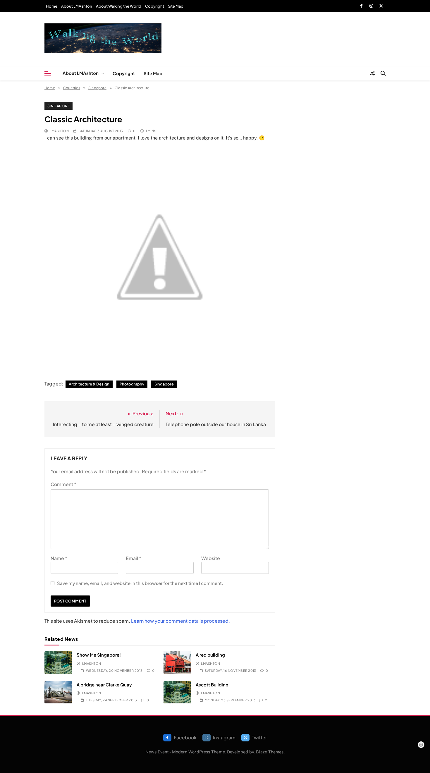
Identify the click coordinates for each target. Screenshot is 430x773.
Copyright (154, 6)
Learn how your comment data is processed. (180, 621)
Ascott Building (212, 684)
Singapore (58, 106)
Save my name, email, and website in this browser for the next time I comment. (140, 583)
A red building (210, 654)
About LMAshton (76, 6)
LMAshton (59, 131)
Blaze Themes (269, 751)
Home (51, 6)
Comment (63, 484)
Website (210, 558)
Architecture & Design (89, 384)
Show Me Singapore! (99, 654)
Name (59, 558)
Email (133, 558)
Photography (132, 384)
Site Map (175, 6)
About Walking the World (118, 6)
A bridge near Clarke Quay (104, 684)
